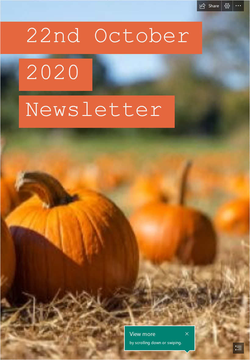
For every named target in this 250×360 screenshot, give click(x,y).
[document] (125, 180)
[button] (209, 5)
